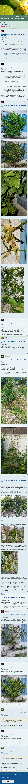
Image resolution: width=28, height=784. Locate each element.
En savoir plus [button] (6, 777)
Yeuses (6, 101)
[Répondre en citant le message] (24, 31)
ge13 (5, 355)
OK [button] (8, 781)
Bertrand (2, 476)
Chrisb (6, 337)
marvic (2, 593)
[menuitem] (24, 16)
